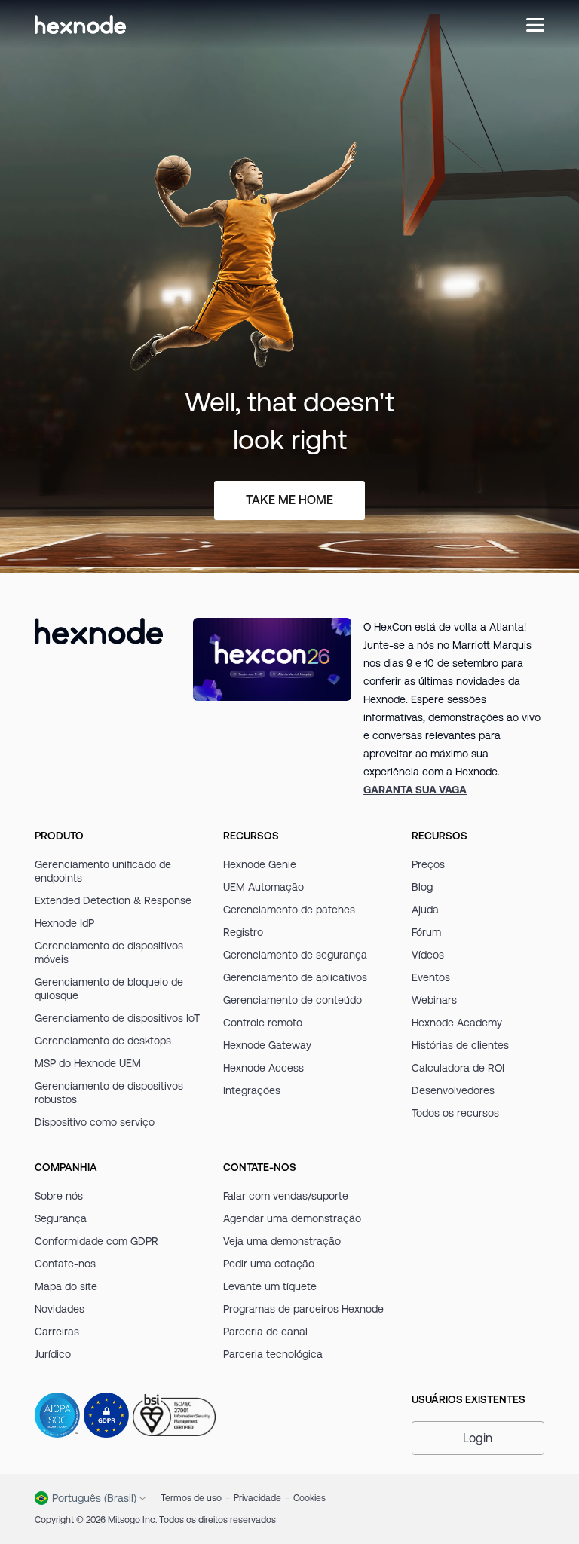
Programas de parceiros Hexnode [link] (303, 1309)
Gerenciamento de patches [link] (289, 909)
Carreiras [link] (57, 1331)
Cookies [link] (309, 1498)
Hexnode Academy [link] (457, 1023)
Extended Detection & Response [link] (113, 900)
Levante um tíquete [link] (270, 1286)
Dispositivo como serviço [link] (95, 1122)
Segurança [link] (61, 1218)
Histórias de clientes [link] (460, 1045)
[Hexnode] (80, 24)
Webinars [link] (434, 1000)
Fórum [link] (426, 932)
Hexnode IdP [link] (64, 923)
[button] (478, 1438)
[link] (415, 790)
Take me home (289, 500)
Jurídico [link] (53, 1354)
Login (477, 1438)
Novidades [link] (59, 1309)
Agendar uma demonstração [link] (292, 1218)
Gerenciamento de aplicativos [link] (295, 977)
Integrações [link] (251, 1090)
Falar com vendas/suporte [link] (285, 1196)
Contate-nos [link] (65, 1264)
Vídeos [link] (428, 955)
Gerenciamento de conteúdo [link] (292, 1000)
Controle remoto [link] (262, 1023)
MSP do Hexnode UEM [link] (88, 1063)
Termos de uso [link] (191, 1498)
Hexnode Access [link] (263, 1068)
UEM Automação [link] (263, 887)
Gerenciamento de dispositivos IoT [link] (117, 1018)
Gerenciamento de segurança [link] (295, 955)
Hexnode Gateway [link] (267, 1045)
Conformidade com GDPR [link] (96, 1241)
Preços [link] (428, 864)
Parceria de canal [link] (265, 1331)
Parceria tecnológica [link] (273, 1354)
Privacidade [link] (257, 1498)
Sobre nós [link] (59, 1196)
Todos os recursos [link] (455, 1113)
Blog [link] (422, 887)
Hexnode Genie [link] (259, 864)
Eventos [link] (431, 977)
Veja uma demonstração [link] (282, 1241)
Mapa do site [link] (66, 1286)
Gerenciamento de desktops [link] (103, 1041)
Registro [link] (243, 932)
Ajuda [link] (425, 909)
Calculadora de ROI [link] (458, 1068)
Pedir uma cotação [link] (268, 1264)
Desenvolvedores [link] (453, 1090)
